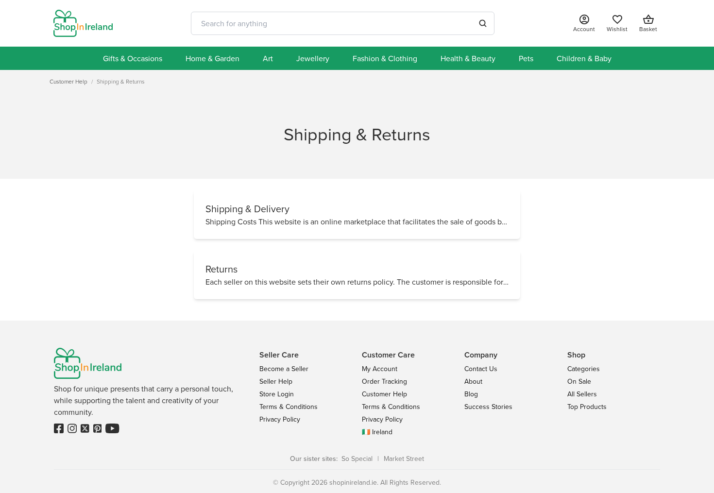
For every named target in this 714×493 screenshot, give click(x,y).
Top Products (587, 406)
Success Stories (488, 406)
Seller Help (275, 381)
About (473, 381)
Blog (471, 394)
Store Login (276, 394)
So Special (357, 458)
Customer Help (384, 394)
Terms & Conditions (288, 406)
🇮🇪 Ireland (377, 432)
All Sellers (582, 394)
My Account (379, 369)
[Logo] (83, 23)
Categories (583, 369)
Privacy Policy (279, 419)
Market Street (404, 458)
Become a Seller (283, 369)
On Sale (579, 381)
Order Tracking (384, 381)
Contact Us (480, 369)
